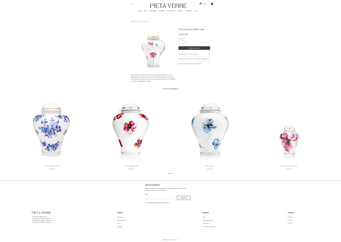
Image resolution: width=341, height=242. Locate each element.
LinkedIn (290, 223)
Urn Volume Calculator (209, 226)
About (119, 223)
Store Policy (206, 223)
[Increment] (185, 41)
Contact (119, 226)
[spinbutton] (182, 41)
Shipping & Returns (208, 220)
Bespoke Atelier (121, 220)
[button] (212, 3)
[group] (170, 132)
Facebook (290, 220)
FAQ (204, 217)
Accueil (133, 21)
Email (147, 194)
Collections (120, 217)
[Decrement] (180, 41)
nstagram (290, 217)
